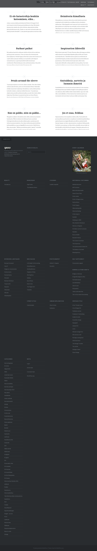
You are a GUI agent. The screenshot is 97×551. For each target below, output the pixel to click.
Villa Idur (6, 292)
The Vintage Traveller (77, 343)
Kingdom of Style (31, 272)
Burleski (6, 428)
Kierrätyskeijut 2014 (9, 389)
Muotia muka (7, 522)
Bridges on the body (77, 273)
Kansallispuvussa (31, 266)
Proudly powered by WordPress (40, 548)
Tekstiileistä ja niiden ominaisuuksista (13, 496)
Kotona (6, 407)
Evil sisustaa (7, 469)
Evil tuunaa (7, 478)
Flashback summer (76, 311)
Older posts (6, 139)
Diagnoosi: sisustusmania (10, 269)
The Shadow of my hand (78, 249)
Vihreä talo (7, 289)
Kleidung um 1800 (76, 220)
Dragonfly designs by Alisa (78, 276)
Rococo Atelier (76, 234)
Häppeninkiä (7, 368)
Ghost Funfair (53, 305)
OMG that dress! (76, 340)
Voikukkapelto (7, 295)
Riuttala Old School (8, 280)
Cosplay (6, 504)
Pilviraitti (6, 278)
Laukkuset (6, 519)
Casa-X (6, 266)
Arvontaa (6, 365)
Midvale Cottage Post (77, 331)
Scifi (5, 445)
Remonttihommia (8, 419)
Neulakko (74, 231)
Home (42, 2)
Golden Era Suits (76, 317)
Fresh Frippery (75, 205)
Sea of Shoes (30, 280)
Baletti (6, 425)
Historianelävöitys (8, 493)
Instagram (6, 454)
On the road (7, 413)
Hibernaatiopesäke (76, 208)
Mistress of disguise (77, 225)
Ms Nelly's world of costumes (79, 228)
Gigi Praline (30, 184)
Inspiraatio (7, 433)
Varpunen (6, 286)
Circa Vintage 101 (76, 308)
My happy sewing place (77, 337)
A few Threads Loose (77, 305)
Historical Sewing (76, 211)
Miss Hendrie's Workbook (78, 222)
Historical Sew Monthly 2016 (11, 481)
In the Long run (76, 214)
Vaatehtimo (7, 499)
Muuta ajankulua (8, 422)
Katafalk (74, 217)
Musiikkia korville (8, 439)
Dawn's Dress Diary (77, 193)
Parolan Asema (8, 275)
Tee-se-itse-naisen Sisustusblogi (80, 294)
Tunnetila (29, 289)
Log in (28, 363)
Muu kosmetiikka (8, 383)
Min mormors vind (76, 334)
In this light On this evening (33, 263)
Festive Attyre (75, 202)
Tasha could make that (77, 291)
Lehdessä (6, 484)
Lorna (73, 328)
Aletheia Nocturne (76, 184)
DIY (5, 460)
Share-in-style (7, 531)
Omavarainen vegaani (77, 263)
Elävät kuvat (7, 431)
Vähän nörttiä (7, 448)
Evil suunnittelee (8, 472)
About (83, 5)
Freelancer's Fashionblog (78, 314)
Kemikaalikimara (31, 269)
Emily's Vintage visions (77, 199)
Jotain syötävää (8, 398)
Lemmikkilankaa (76, 282)
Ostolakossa (7, 184)
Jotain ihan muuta (8, 375)
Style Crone (30, 283)
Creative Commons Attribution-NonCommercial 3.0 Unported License (12, 154)
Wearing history (76, 252)
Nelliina (29, 278)
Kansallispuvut (7, 507)
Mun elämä (7, 392)
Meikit (5, 380)
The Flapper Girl (31, 286)
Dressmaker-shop (8, 463)
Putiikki (6, 487)
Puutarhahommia (8, 416)
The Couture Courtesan (78, 240)
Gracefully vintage (76, 319)
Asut (5, 501)
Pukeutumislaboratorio (9, 528)
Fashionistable (30, 305)
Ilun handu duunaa (76, 279)
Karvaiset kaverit (8, 401)
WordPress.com (60, 548)
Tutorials (91, 2)
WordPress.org (30, 376)
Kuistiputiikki (50, 2)
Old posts (91, 5)
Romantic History (76, 237)
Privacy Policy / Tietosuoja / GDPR (68, 2)
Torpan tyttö (7, 283)
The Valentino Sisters (32, 187)
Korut (5, 516)
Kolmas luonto (7, 272)
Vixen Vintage (75, 352)
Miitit (5, 371)
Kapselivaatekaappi (9, 510)
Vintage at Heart (76, 349)
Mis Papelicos (30, 275)
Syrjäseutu (52, 308)
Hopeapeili (75, 322)
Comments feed (31, 371)
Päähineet (6, 525)
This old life (75, 346)
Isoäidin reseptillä (54, 184)
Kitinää (6, 404)
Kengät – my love (8, 513)
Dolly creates (75, 196)
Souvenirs (52, 266)
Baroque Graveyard (9, 263)
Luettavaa (6, 436)
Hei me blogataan (8, 363)
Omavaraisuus (7, 410)
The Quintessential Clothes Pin (79, 246)
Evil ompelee (7, 466)
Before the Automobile (77, 190)
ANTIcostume (75, 187)
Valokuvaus (7, 451)
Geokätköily (7, 395)
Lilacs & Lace (75, 285)
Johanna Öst (75, 325)
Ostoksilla (6, 442)
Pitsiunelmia (75, 288)
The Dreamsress (76, 243)
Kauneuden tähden (8, 377)
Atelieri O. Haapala (54, 263)
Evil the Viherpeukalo (9, 475)
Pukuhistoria (7, 490)
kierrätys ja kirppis (8, 386)
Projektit (6, 457)
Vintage (83, 2)
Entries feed (30, 367)
